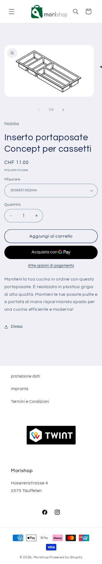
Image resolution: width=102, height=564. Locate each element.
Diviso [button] (17, 327)
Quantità (12, 205)
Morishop (41, 557)
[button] (11, 11)
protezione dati (25, 376)
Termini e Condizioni (30, 402)
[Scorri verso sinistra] (39, 110)
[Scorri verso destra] (63, 110)
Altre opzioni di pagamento (51, 265)
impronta (20, 389)
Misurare (12, 179)
